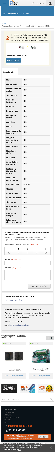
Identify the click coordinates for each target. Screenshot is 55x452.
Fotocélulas (18, 300)
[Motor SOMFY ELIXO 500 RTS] (14, 356)
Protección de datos (11, 417)
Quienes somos (9, 412)
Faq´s (6, 422)
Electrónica (9, 300)
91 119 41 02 (39, 3)
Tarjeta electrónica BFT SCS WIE (41, 370)
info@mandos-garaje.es (19, 325)
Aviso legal (8, 415)
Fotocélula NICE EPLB (14, 370)
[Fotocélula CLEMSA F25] (33, 47)
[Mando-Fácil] (15, 2)
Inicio (4, 23)
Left (48, 338)
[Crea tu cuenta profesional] (27, 437)
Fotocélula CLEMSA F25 (16, 56)
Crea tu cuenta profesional (14, 376)
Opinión (12, 268)
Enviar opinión (39, 286)
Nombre (12, 259)
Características (9, 72)
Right (52, 338)
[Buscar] (52, 399)
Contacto (7, 420)
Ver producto (13, 60)
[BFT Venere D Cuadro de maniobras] (41, 356)
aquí (19, 449)
